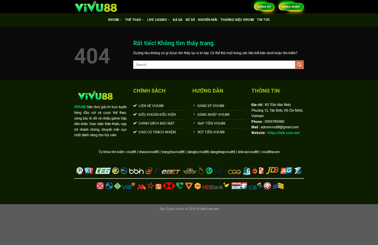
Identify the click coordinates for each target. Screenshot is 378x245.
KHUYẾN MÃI (207, 20)
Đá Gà (177, 20)
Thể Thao (133, 20)
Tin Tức (263, 20)
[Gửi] (299, 64)
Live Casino (157, 20)
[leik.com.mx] (96, 6)
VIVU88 (113, 20)
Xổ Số (190, 20)
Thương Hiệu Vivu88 (237, 20)
